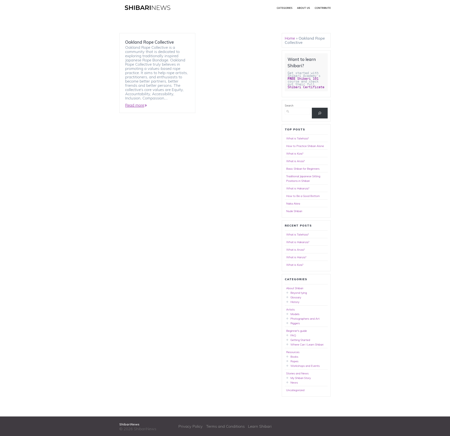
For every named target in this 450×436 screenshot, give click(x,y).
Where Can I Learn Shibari (306, 344)
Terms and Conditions (225, 426)
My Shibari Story (300, 378)
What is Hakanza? (297, 188)
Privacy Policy (190, 426)
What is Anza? (295, 161)
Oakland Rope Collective (149, 42)
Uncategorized (295, 390)
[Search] (320, 113)
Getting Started (300, 340)
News (294, 382)
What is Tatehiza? (297, 138)
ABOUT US (303, 8)
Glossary (295, 297)
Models (295, 314)
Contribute (323, 8)
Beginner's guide (296, 331)
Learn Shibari (260, 426)
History (294, 302)
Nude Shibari (294, 211)
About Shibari (294, 288)
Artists (290, 309)
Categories (284, 8)
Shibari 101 (303, 79)
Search (289, 105)
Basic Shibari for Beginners (303, 168)
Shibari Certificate (307, 87)
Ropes (294, 361)
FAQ (293, 335)
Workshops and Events (305, 366)
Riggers (295, 323)
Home (290, 38)
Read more (134, 105)
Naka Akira (293, 203)
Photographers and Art (305, 318)
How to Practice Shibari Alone (305, 146)
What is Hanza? (296, 257)
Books (294, 356)
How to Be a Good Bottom (303, 196)
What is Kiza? (294, 153)
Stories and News (297, 373)
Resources (293, 352)
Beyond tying (298, 292)
